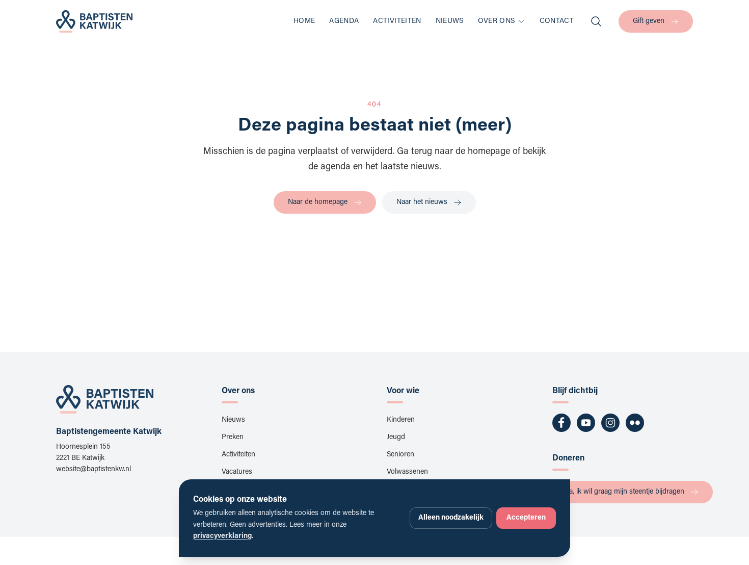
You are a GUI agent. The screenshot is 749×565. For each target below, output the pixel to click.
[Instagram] (610, 423)
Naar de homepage (317, 202)
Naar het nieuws (421, 202)
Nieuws (450, 21)
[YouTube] (586, 423)
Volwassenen (407, 472)
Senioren (400, 454)
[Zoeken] (596, 21)
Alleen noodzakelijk (451, 518)
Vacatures (237, 472)
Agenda (344, 21)
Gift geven (648, 21)
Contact (557, 21)
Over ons (496, 21)
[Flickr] (635, 423)
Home (304, 21)
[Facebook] (561, 423)
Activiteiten (397, 21)
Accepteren (526, 518)
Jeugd (396, 437)
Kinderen (401, 420)
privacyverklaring (222, 536)
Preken (233, 437)
